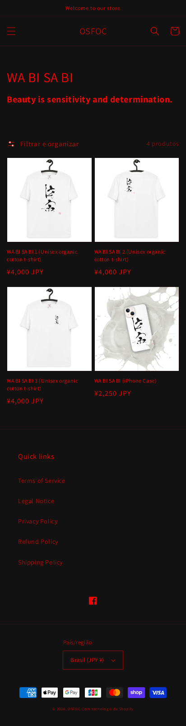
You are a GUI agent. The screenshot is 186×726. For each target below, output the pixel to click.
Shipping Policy (40, 562)
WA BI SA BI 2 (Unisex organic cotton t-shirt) (129, 255)
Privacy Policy (37, 521)
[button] (11, 31)
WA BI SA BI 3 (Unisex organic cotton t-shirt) (42, 384)
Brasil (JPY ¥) (87, 660)
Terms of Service (41, 480)
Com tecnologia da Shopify (108, 708)
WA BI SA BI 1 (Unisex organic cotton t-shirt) (42, 255)
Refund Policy (38, 541)
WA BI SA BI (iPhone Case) (125, 380)
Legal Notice (36, 501)
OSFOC (74, 708)
